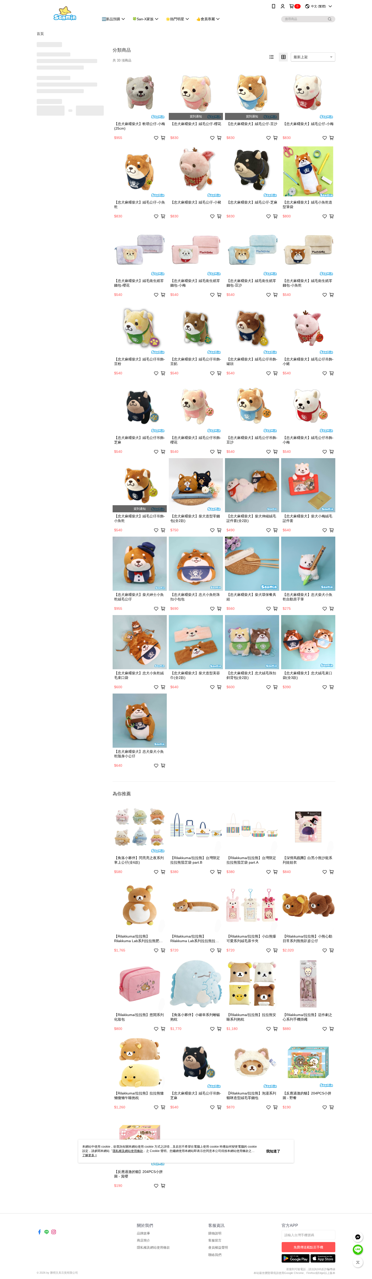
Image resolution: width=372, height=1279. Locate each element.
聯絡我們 (214, 1255)
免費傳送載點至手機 (308, 1247)
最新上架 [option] (301, 57)
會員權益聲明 (218, 1247)
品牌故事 (143, 1233)
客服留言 (214, 1240)
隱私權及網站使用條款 (153, 1247)
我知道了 (273, 1151)
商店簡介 (143, 1240)
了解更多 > (89, 1155)
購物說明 (214, 1233)
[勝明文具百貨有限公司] (65, 13)
